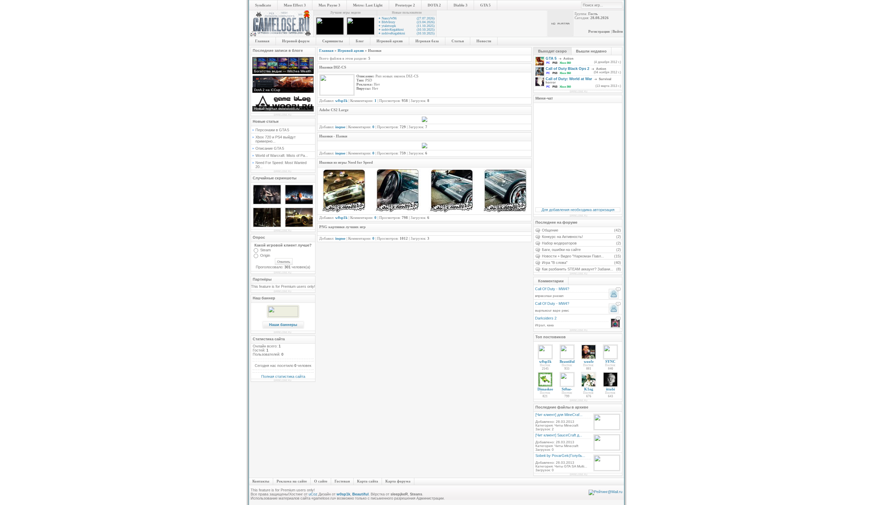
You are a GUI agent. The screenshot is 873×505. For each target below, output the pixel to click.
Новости (483, 41)
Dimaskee (545, 389)
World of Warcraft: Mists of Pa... (281, 155)
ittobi (610, 389)
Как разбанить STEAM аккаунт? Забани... (581, 269)
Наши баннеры (283, 325)
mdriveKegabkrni (408, 33)
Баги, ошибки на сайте (581, 250)
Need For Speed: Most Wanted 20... (281, 165)
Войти (617, 31)
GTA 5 (485, 5)
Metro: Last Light (368, 5)
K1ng (588, 389)
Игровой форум (296, 41)
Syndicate (263, 5)
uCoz (313, 494)
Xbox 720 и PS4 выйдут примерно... (275, 139)
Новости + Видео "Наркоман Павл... (581, 256)
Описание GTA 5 (269, 148)
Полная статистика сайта (283, 376)
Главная (262, 41)
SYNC (610, 361)
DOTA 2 (434, 5)
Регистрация (599, 31)
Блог (360, 41)
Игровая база (427, 41)
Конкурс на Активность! (581, 237)
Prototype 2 (405, 5)
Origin (265, 255)
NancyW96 (408, 18)
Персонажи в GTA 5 (272, 130)
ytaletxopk (408, 26)
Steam (265, 250)
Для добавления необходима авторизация (578, 210)
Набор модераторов (581, 243)
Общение (581, 230)
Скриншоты (332, 41)
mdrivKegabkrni (408, 29)
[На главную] (281, 35)
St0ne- (567, 389)
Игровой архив (389, 41)
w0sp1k (545, 361)
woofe (589, 361)
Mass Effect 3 (295, 5)
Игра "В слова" (581, 263)
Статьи (458, 41)
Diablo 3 (461, 5)
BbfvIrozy (408, 22)
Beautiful (567, 361)
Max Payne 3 (329, 5)
